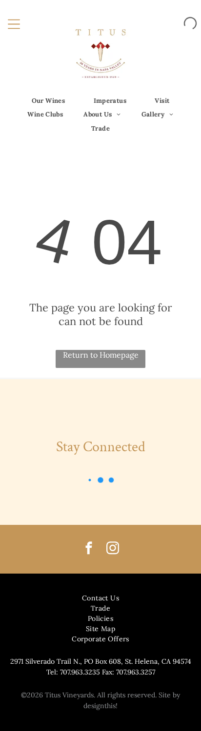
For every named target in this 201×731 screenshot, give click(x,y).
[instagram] (112, 549)
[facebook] (89, 549)
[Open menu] (14, 23)
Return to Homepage (101, 355)
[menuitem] (48, 101)
